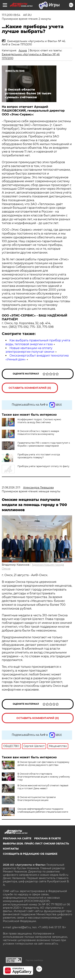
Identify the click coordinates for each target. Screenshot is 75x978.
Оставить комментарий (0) (30, 387)
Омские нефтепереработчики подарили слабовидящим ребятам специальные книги (42, 810)
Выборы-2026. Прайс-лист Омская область (36, 843)
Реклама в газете (47, 838)
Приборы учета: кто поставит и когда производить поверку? (38, 456)
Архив (23, 50)
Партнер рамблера (34, 960)
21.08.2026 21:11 (11, 487)
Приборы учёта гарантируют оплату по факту (43, 466)
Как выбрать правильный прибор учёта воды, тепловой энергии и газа (37, 342)
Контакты (11, 848)
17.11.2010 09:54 (11, 15)
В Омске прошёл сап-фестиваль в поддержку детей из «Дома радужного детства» (43, 763)
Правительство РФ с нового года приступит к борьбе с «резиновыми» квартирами (43, 444)
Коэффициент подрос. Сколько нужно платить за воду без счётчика (39, 421)
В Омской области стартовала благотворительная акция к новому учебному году (43, 776)
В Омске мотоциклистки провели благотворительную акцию (36, 798)
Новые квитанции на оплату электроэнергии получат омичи (29, 350)
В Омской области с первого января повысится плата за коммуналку (38, 432)
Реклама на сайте (17, 838)
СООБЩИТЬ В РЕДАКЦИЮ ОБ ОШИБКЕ (30, 853)
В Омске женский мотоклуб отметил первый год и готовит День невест (42, 787)
